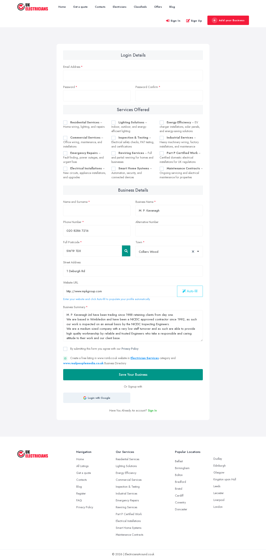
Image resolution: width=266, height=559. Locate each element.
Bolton (179, 475)
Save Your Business (133, 374)
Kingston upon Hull (224, 479)
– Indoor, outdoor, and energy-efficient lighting (129, 126)
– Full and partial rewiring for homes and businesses (132, 157)
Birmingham (182, 468)
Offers (158, 7)
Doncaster (181, 509)
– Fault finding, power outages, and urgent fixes (83, 157)
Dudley (217, 459)
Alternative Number (147, 222)
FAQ (79, 500)
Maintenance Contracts (129, 535)
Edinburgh (219, 466)
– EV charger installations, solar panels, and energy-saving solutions (180, 126)
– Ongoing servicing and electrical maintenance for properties (181, 172)
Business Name (144, 202)
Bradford (180, 482)
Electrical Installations (128, 521)
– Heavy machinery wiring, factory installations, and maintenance (179, 142)
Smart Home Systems (128, 528)
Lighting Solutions (126, 466)
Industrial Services (126, 493)
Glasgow (218, 472)
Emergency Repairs (127, 500)
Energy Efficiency (126, 473)
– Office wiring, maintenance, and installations (83, 142)
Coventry (180, 502)
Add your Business (232, 20)
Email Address (71, 67)
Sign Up (196, 21)
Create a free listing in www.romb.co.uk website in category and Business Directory (119, 360)
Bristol (178, 489)
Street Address (72, 262)
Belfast (179, 461)
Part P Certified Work (129, 514)
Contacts (100, 7)
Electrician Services (145, 358)
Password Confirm (146, 87)
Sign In (176, 21)
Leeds (216, 486)
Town (138, 242)
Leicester (218, 493)
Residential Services (127, 459)
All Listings (82, 466)
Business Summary (74, 307)
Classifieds (140, 7)
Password (69, 87)
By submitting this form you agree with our (103, 349)
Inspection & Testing (128, 487)
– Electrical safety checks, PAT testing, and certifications (132, 142)
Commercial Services (129, 480)
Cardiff (179, 495)
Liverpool (218, 500)
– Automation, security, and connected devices (131, 172)
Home (62, 7)
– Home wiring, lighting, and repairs (84, 124)
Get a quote (80, 7)
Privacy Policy (130, 349)
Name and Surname (75, 202)
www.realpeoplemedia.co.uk (83, 363)
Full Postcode (71, 242)
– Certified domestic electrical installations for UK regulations (180, 157)
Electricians (119, 7)
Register (81, 493)
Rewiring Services (126, 507)
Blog (172, 7)
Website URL (70, 282)
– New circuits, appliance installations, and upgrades (84, 172)
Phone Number (72, 222)
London (218, 507)
